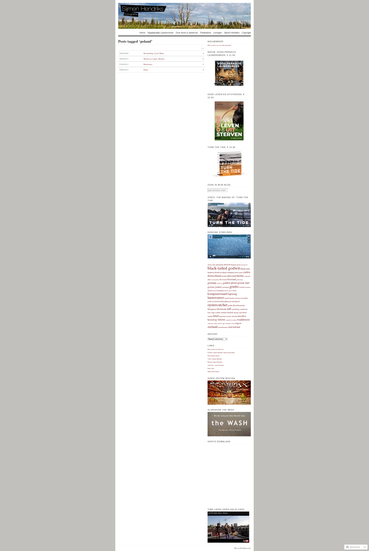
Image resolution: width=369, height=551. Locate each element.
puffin (230, 305)
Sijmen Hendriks (232, 32)
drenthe (224, 276)
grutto (234, 286)
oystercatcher (218, 304)
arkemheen (219, 264)
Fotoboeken (205, 32)
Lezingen (217, 32)
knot (234, 290)
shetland (224, 312)
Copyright (246, 32)
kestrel (226, 291)
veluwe (221, 319)
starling (210, 316)
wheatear (210, 323)
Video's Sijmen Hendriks (215, 359)
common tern (232, 272)
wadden (234, 320)
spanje (236, 312)
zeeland (212, 326)
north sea (211, 301)
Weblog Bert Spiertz (213, 372)
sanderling (235, 309)
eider (209, 279)
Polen (161, 69)
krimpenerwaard (217, 294)
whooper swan (229, 323)
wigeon (238, 323)
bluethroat (211, 272)
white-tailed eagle (219, 323)
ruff (229, 309)
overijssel (236, 301)
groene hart (243, 283)
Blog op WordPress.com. (242, 548)
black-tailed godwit (224, 268)
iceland (242, 287)
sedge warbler (216, 312)
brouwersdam (220, 272)
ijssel (214, 291)
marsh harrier (230, 298)
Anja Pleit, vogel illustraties (216, 365)
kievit (230, 291)
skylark (230, 312)
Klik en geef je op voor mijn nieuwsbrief (219, 45)
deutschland (214, 275)
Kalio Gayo (211, 368)
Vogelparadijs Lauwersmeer (160, 32)
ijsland (210, 290)
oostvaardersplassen (222, 301)
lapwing (232, 294)
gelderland (239, 280)
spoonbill (243, 312)
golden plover (230, 283)
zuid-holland (234, 327)
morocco (238, 298)
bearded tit (244, 265)
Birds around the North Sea (215, 349)
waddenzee (243, 319)
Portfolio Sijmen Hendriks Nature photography (221, 352)
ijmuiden (248, 287)
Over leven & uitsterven (187, 32)
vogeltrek (228, 320)
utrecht (234, 316)
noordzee (245, 298)
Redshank (221, 308)
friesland (231, 279)
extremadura (215, 280)
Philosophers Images (214, 356)
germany (212, 283)
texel (216, 316)
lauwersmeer (216, 297)
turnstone (222, 316)
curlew (246, 272)
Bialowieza (161, 64)
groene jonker (215, 287)
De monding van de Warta (161, 53)
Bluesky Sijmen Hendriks (215, 362)
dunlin (240, 275)
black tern (245, 268)
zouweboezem (223, 327)
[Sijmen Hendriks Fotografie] (184, 16)
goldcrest (220, 283)
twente (228, 316)
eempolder (247, 276)
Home (142, 32)
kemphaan (220, 290)
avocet (227, 264)
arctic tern (211, 264)
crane (240, 272)
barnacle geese (235, 264)
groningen (225, 287)
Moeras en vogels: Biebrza (161, 58)
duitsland (231, 275)
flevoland (223, 279)
